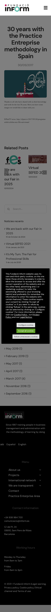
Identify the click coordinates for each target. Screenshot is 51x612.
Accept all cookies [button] (26, 331)
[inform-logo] (17, 3)
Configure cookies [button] (25, 325)
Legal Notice (26, 317)
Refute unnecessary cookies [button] (26, 336)
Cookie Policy (21, 314)
